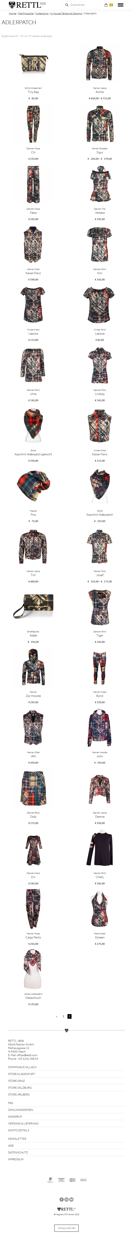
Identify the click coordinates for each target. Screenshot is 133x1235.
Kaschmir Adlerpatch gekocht (33, 454)
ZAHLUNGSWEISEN (20, 1110)
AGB (10, 1145)
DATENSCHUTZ (18, 1152)
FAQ (10, 1103)
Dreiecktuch (33, 998)
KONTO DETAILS (18, 1130)
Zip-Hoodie (33, 696)
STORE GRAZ (16, 1081)
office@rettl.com (27, 1055)
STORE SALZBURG (20, 1087)
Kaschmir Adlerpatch (100, 514)
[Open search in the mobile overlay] (81, 5)
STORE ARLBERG (19, 1094)
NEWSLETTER (17, 1139)
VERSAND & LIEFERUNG (23, 1123)
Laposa (33, 333)
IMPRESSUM (16, 1159)
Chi (33, 152)
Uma (33, 394)
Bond (99, 696)
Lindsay (100, 394)
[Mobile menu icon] (120, 4)
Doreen (100, 937)
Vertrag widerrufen (66, 1228)
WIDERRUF (15, 1116)
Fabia (33, 213)
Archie (100, 92)
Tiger (99, 635)
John (100, 756)
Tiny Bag (33, 92)
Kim (99, 273)
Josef (99, 575)
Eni (33, 877)
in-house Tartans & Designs (66, 13)
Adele (33, 635)
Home (12, 13)
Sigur (100, 152)
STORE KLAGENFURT (21, 1074)
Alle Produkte (26, 13)
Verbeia (100, 213)
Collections (42, 13)
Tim (33, 575)
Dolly (33, 816)
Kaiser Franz (33, 273)
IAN (33, 756)
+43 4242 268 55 (27, 1059)
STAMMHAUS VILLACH (22, 1067)
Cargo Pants (33, 937)
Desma (99, 816)
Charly (100, 877)
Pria (33, 514)
